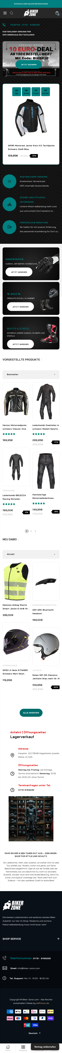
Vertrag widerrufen (45, 1046)
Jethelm (36, 670)
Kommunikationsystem (44, 605)
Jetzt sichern (29, 64)
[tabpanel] (16, 452)
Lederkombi (9, 490)
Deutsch (33, 1033)
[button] (9, 434)
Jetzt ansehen (19, 272)
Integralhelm (10, 665)
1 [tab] (26, 531)
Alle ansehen (31, 712)
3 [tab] (35, 531)
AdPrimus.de (42, 1003)
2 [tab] (31, 531)
